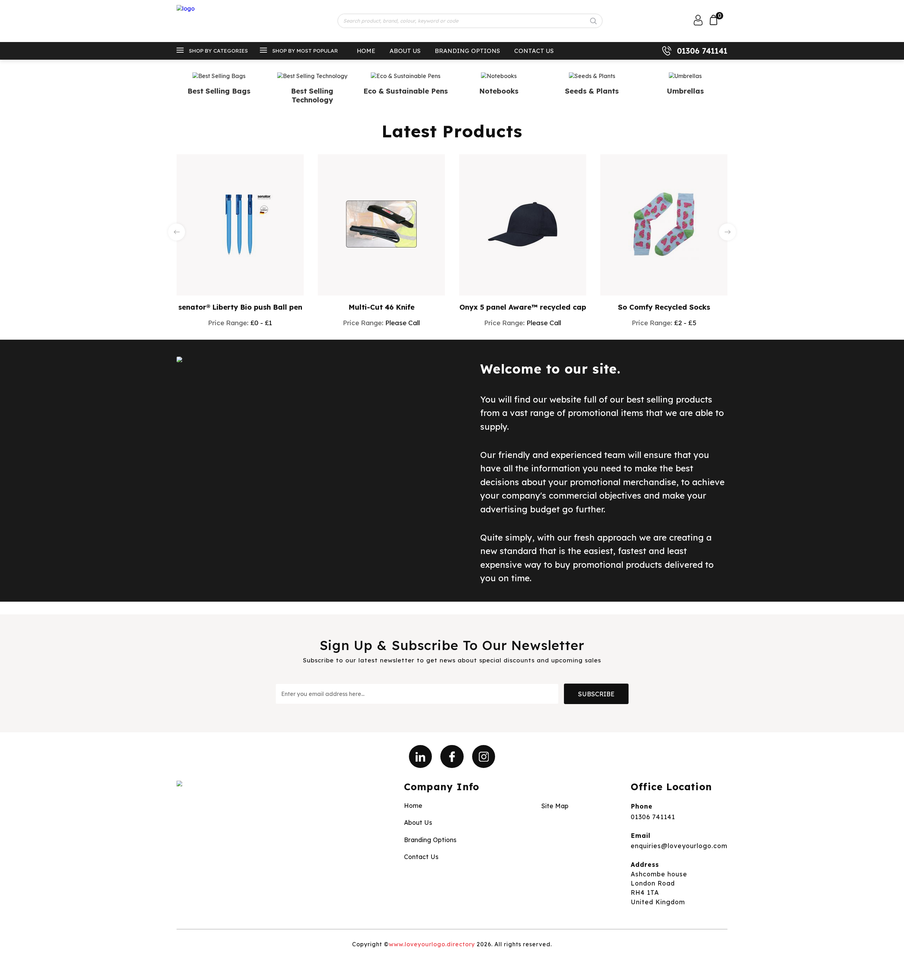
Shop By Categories (218, 50)
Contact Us (534, 50)
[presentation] (176, 232)
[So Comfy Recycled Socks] (664, 224)
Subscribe (596, 694)
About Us (405, 50)
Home (366, 50)
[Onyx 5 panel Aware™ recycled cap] (523, 224)
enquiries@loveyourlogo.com (679, 846)
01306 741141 (702, 51)
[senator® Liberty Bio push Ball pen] (240, 224)
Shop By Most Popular (305, 50)
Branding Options (467, 50)
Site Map (555, 806)
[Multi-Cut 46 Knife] (381, 224)
